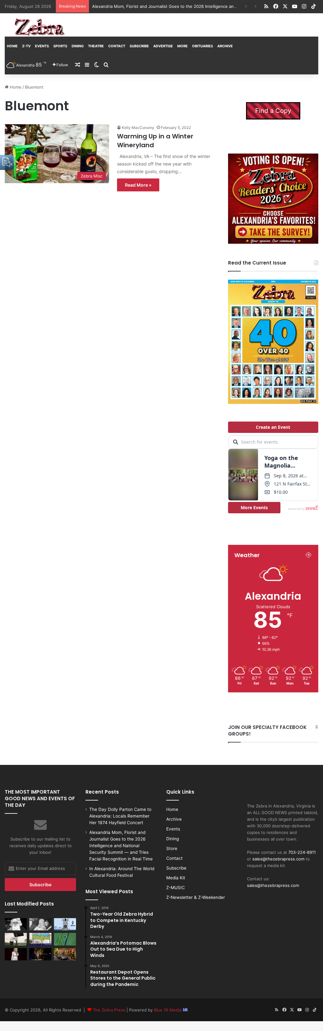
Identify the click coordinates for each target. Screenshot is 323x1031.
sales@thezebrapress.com (278, 858)
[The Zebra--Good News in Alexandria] (39, 27)
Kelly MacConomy (138, 127)
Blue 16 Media (168, 1009)
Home (12, 46)
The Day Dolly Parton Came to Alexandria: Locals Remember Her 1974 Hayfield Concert (120, 816)
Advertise (163, 46)
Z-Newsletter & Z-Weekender (195, 897)
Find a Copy (273, 110)
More (182, 46)
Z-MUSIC (175, 887)
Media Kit (175, 877)
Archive (225, 46)
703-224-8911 (302, 852)
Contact (116, 46)
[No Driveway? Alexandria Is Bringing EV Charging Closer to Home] (65, 954)
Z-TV (26, 46)
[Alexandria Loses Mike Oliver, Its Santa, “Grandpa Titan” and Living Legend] (16, 924)
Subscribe (139, 46)
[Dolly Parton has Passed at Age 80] (16, 954)
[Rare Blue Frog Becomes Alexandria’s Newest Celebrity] (65, 939)
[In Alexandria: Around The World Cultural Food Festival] (40, 939)
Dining (78, 46)
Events (42, 46)
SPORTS (60, 46)
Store (171, 848)
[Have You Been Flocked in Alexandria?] (16, 939)
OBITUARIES (202, 46)
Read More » (138, 185)
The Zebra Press (109, 1009)
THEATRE (96, 46)
